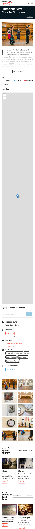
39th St (4, 482)
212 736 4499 (9, 346)
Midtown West (11, 369)
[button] (17, 196)
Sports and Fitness (12, 361)
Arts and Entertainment (14, 353)
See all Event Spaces (25, 450)
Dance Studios (11, 357)
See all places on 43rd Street (23, 496)
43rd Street (10, 333)
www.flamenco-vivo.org (13, 343)
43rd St (4, 525)
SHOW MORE (17, 71)
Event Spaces (22, 357)
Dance (26, 353)
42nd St (21, 482)
